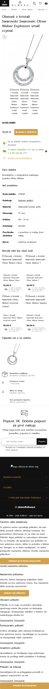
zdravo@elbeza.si (26, 507)
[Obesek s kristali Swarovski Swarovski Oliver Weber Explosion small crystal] (24, 63)
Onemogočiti (6, 620)
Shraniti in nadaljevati (24, 685)
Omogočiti (19, 620)
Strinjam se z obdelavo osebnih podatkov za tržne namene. (25, 448)
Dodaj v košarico (27, 132)
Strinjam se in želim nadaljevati (24, 561)
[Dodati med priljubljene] (21, 257)
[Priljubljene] (40, 3)
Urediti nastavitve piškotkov (14, 566)
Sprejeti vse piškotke (14, 593)
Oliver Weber (8, 122)
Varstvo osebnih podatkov (30, 450)
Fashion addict (25, 200)
